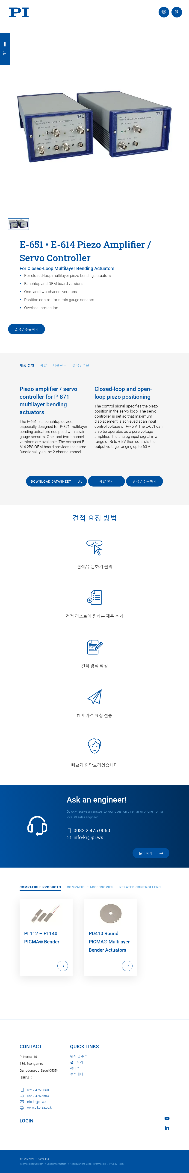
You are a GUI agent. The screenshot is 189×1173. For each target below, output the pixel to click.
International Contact (31, 1163)
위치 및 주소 (79, 1056)
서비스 (75, 1068)
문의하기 (76, 1062)
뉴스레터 (76, 1074)
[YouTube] (167, 1118)
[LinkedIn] (167, 1128)
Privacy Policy (116, 1163)
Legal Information (56, 1163)
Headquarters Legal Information (88, 1163)
